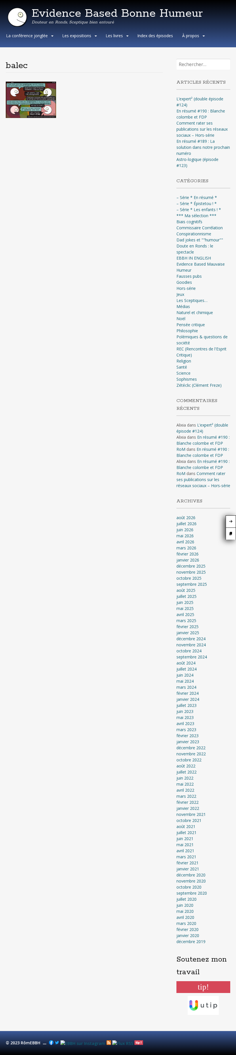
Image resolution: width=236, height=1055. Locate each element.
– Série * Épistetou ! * (196, 203)
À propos (190, 35)
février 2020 (187, 929)
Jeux (180, 294)
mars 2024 (186, 687)
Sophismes (186, 379)
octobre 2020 (188, 887)
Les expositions (76, 35)
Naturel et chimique (194, 312)
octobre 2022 (188, 760)
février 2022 (187, 802)
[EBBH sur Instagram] (82, 1043)
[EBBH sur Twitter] (57, 1043)
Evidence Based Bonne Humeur (117, 13)
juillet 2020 (186, 899)
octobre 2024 (188, 651)
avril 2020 (185, 917)
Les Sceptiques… (192, 300)
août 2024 (185, 663)
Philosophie (187, 330)
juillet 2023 (186, 705)
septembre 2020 (191, 893)
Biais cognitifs (189, 221)
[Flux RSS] (108, 1043)
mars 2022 (186, 796)
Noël (180, 318)
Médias (183, 306)
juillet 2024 (186, 669)
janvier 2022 (187, 808)
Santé (181, 367)
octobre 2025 (188, 578)
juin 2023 (184, 711)
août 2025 (185, 590)
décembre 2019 (190, 941)
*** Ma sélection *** (196, 215)
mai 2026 (185, 535)
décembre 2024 (190, 638)
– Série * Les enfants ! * (198, 209)
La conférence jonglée (27, 35)
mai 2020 (185, 911)
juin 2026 (184, 529)
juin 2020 (184, 905)
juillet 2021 (186, 832)
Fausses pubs (189, 276)
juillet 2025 (186, 596)
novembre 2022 (191, 753)
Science (183, 373)
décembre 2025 (190, 566)
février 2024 (187, 693)
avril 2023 (185, 723)
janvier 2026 (187, 560)
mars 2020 (186, 923)
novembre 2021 (191, 814)
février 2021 (187, 863)
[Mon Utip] (122, 1043)
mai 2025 (185, 608)
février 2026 (187, 554)
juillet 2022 (186, 772)
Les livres (114, 35)
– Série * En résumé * (196, 197)
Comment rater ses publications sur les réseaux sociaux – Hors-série (202, 129)
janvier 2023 (187, 741)
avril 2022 (185, 790)
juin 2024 (184, 675)
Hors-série (186, 288)
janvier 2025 (187, 632)
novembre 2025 (191, 572)
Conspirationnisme (193, 233)
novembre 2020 (191, 881)
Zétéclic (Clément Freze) (199, 385)
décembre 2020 (190, 875)
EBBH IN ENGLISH (193, 258)
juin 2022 (184, 778)
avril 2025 (185, 614)
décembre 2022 (190, 747)
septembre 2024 (191, 657)
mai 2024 (185, 681)
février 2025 (187, 626)
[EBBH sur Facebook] (51, 1043)
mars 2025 (186, 620)
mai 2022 (185, 784)
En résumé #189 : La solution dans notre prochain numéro (203, 147)
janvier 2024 (187, 699)
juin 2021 (184, 838)
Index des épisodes (155, 35)
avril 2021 (185, 850)
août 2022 (185, 766)
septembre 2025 (191, 584)
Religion (183, 361)
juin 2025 (184, 602)
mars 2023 (186, 729)
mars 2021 (186, 856)
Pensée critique (190, 324)
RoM (180, 449)
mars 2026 (186, 548)
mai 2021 (185, 844)
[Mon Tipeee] (138, 1043)
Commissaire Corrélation (199, 227)
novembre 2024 (191, 644)
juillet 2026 (186, 523)
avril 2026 (185, 542)
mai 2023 (185, 717)
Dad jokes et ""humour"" (199, 240)
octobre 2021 (188, 820)
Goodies (184, 282)
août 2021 (185, 826)
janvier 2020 (187, 935)
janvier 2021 (187, 869)
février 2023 (187, 735)
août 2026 (185, 517)
